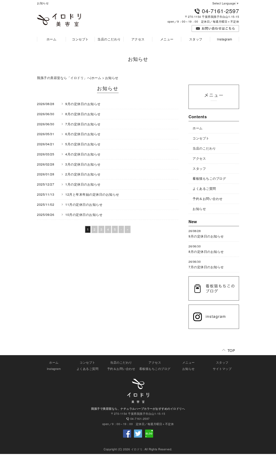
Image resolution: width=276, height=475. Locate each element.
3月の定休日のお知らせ (83, 164)
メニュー (167, 39)
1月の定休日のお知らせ (83, 184)
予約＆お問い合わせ (208, 198)
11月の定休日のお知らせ (83, 204)
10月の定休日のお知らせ (83, 214)
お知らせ (199, 208)
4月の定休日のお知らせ (83, 154)
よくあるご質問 (204, 188)
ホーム (51, 39)
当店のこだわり (109, 39)
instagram (224, 39)
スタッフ (195, 39)
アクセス (138, 39)
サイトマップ (222, 368)
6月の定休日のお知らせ (83, 134)
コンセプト (80, 39)
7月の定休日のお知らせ (83, 124)
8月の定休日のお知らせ (83, 114)
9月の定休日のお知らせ (83, 103)
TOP (231, 349)
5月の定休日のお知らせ (83, 144)
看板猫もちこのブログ (209, 178)
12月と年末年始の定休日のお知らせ (92, 194)
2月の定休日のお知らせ (83, 174)
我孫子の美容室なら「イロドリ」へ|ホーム (69, 77)
